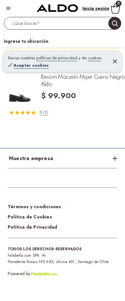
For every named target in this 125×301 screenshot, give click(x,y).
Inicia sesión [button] (95, 8)
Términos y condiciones (34, 206)
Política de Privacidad (32, 227)
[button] (62, 24)
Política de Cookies (30, 217)
